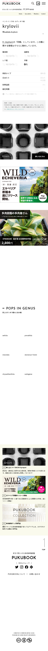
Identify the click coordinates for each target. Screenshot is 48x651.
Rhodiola (36, 14)
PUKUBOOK (11, 3)
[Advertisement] (24, 277)
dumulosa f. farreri (31, 355)
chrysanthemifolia (8, 374)
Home (20, 14)
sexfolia (5, 335)
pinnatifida (28, 335)
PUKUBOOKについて (16, 574)
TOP (43, 549)
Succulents (28, 14)
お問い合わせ (34, 574)
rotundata (5, 355)
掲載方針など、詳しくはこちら (15, 109)
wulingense (28, 374)
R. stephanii (7, 41)
